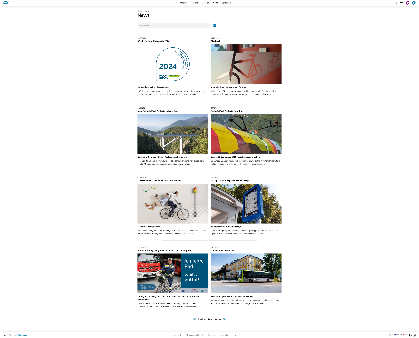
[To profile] (415, 3)
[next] (225, 319)
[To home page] (4, 3)
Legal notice (177, 335)
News (215, 3)
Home (139, 11)
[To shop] (408, 3)
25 (216, 319)
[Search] (396, 3)
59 (220, 319)
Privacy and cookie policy (195, 335)
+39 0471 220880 (20, 335)
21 (202, 319)
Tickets (196, 3)
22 (205, 319)
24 (212, 319)
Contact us (226, 3)
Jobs (234, 335)
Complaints (224, 335)
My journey (184, 3)
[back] (194, 319)
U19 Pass (206, 3)
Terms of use (212, 335)
